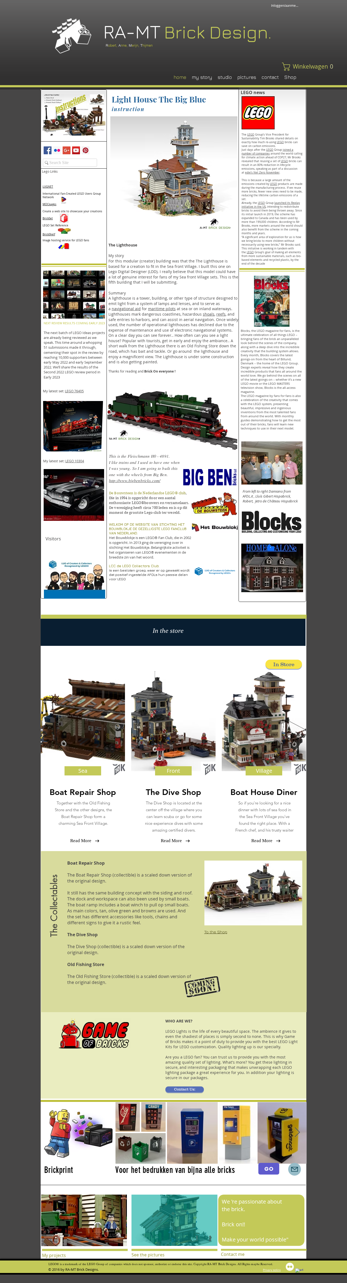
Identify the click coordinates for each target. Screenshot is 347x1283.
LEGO (250, 134)
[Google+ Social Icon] (66, 150)
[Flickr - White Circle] (290, 1267)
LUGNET (48, 186)
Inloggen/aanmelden (284, 5)
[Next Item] (297, 1132)
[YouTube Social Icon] (76, 150)
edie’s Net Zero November (262, 172)
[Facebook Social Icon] (48, 150)
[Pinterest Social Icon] (85, 150)
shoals (208, 314)
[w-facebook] (299, 1272)
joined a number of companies (267, 151)
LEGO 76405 (74, 391)
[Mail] (294, 1169)
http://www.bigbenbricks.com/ (134, 480)
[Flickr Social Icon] (57, 150)
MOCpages (49, 204)
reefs (221, 314)
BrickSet (48, 218)
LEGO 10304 (74, 461)
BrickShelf (49, 234)
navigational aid (126, 308)
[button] (297, 67)
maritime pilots (162, 308)
